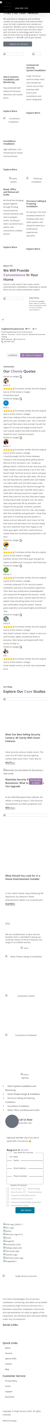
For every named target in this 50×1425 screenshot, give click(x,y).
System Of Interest (18, 1185)
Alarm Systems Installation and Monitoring (11, 79)
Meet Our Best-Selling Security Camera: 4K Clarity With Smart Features (22, 738)
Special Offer (11, 1358)
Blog (7, 1369)
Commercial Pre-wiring (19, 1205)
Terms (8, 1386)
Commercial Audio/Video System (23, 1195)
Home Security (16, 1192)
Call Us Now (25, 1119)
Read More (10, 763)
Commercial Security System (22, 1199)
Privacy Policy (11, 1381)
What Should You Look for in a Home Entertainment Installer (22, 877)
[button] (40, 2)
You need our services (23, 1152)
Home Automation (35, 1192)
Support (8, 1391)
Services (8, 1353)
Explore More (10, 111)
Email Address (20, 1168)
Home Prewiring (34, 1189)
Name (16, 1160)
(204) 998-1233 (21, 8)
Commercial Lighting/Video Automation (26, 1202)
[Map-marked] (20, 1332)
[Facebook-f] (6, 1332)
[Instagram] (13, 1332)
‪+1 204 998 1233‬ (21, 37)
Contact (8, 1364)
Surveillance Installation (9, 142)
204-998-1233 (22, 1137)
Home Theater (16, 1189)
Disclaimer (10, 1397)
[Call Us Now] (12, 1121)
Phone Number (20, 1176)
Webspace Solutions (27, 1420)
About (7, 1348)
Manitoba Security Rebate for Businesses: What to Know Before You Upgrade (24, 783)
